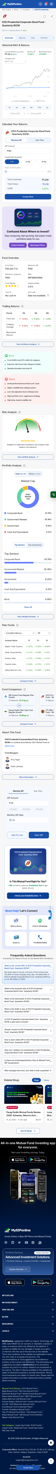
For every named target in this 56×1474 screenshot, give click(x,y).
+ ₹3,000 (25, 809)
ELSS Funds (36, 1425)
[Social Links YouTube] (26, 1242)
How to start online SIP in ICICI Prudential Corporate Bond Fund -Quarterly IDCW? (26, 1041)
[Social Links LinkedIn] (12, 1242)
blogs (36, 1080)
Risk (33, 38)
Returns (22, 38)
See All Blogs (26, 1131)
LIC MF (5, 1404)
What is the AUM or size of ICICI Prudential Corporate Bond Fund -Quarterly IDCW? (27, 1010)
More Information (26, 777)
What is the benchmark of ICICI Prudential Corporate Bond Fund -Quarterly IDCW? (26, 1000)
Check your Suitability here (26, 895)
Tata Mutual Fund (34, 1412)
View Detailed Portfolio (26, 617)
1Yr (12, 162)
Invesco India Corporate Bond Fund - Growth (14, 658)
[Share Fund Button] (52, 16)
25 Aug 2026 (36, 113)
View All (28, 607)
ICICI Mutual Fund (29, 1388)
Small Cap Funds (36, 1428)
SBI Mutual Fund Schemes (31, 1415)
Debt (4, 30)
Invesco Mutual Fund (37, 1401)
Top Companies (35, 545)
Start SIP (39, 835)
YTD (39, 107)
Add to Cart (17, 835)
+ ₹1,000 (13, 809)
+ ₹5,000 (39, 809)
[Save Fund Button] (44, 16)
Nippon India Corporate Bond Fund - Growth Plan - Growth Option (14, 646)
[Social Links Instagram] (33, 1242)
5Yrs (44, 162)
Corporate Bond (14, 30)
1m (17, 107)
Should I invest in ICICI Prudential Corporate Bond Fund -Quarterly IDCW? (25, 1030)
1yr (47, 107)
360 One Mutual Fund (28, 1391)
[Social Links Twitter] (19, 1242)
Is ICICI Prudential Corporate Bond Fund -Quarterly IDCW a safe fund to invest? (26, 1020)
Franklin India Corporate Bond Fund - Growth (14, 664)
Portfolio (44, 38)
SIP (39, 633)
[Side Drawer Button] (51, 4)
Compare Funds (26, 681)
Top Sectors (19, 545)
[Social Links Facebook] (6, 1242)
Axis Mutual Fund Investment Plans (17, 1407)
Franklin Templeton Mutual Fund (15, 1409)
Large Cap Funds (22, 1425)
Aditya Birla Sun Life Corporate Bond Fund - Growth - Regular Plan (14, 670)
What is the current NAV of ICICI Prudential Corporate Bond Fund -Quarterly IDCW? (27, 966)
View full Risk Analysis (26, 457)
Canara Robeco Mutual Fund (14, 1401)
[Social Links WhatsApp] (40, 1242)
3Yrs (28, 162)
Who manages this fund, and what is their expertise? (26, 1070)
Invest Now (28, 1468)
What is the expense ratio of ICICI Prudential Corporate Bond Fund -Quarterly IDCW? (23, 989)
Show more (9, 746)
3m (24, 107)
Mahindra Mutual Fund (11, 1393)
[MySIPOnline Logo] (12, 4)
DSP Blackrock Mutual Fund (22, 1404)
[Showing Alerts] (51, 1443)
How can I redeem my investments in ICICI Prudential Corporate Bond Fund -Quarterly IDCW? (27, 1051)
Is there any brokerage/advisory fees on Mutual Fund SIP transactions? (27, 1061)
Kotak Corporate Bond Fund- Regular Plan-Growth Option (14, 652)
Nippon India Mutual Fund (13, 1417)
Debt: (21, 474)
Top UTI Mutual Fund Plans (13, 1412)
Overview (9, 38)
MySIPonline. (25, 1438)
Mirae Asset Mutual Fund (12, 1396)
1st (13, 820)
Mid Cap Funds (8, 1430)
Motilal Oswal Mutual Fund (34, 1393)
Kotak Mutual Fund (10, 1415)
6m (31, 107)
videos (46, 1080)
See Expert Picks (37, 245)
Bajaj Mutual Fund (9, 1391)
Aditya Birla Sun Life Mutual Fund (16, 1399)
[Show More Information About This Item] (22, 306)
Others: (35, 474)
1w (10, 107)
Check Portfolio (17, 245)
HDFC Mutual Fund (33, 1396)
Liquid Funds (7, 1428)
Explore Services (16, 1269)
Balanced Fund (20, 1428)
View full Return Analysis (26, 344)
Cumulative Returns (14, 633)
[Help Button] (51, 1461)
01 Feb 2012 (15, 113)
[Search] (40, 4)
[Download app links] (18, 1160)
